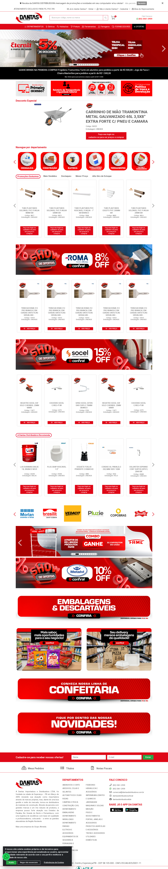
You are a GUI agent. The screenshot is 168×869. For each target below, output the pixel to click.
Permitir (142, 3)
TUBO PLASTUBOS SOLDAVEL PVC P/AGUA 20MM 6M (84, 210)
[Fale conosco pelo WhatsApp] (6, 856)
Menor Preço (82, 176)
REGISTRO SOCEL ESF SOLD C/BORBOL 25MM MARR (29, 405)
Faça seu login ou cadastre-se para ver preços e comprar (106, 135)
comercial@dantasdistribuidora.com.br (128, 792)
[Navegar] (4, 49)
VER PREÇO (30, 329)
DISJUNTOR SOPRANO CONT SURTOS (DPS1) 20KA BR (84, 469)
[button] (70, 64)
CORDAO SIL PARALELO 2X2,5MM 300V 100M (56, 468)
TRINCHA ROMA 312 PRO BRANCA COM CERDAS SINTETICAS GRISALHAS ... (29, 311)
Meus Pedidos (35, 768)
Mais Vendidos (50, 176)
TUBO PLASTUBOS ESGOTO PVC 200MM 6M (56, 210)
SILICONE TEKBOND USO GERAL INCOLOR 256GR (138, 469)
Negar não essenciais (29, 862)
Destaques (66, 176)
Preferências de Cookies (54, 862)
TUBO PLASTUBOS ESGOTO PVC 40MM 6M (111, 209)
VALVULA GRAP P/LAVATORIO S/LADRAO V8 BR (111, 469)
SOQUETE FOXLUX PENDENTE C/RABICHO (29, 468)
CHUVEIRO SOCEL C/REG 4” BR (56, 404)
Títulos (70, 768)
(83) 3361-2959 (145, 19)
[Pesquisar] (105, 17)
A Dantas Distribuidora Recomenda (33, 435)
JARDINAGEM (91, 802)
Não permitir (130, 3)
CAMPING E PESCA (70, 802)
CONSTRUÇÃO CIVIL (70, 805)
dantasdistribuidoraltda (121, 799)
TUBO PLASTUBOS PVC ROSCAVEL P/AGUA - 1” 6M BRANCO (29, 210)
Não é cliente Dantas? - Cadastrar (113, 9)
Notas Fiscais (104, 768)
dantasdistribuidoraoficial (122, 796)
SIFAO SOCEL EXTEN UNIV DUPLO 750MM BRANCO (84, 405)
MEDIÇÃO (89, 809)
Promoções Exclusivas (28, 176)
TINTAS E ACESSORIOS (95, 833)
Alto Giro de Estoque (102, 176)
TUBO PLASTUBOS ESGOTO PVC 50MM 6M (138, 209)
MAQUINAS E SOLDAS (95, 805)
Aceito (11, 862)
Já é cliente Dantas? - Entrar (81, 9)
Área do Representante (144, 9)
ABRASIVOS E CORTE (71, 785)
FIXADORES (90, 785)
